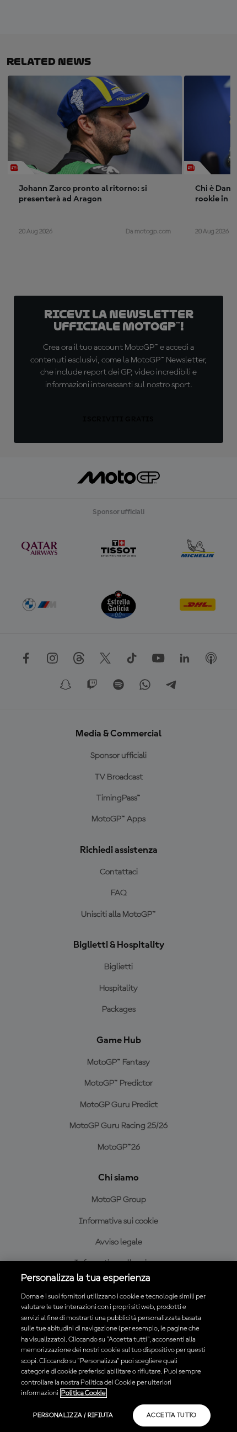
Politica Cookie (83, 1393)
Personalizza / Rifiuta (73, 1415)
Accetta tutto (172, 1415)
